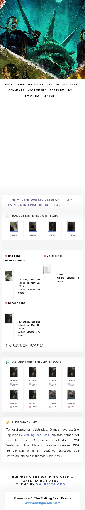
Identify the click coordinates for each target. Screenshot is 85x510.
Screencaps (17, 302)
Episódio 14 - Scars (45, 205)
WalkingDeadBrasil (36, 435)
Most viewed (37, 90)
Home (8, 84)
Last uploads (57, 84)
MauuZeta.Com (51, 484)
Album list (35, 84)
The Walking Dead (39, 200)
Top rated (57, 90)
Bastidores (55, 255)
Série (62, 200)
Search (48, 95)
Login (20, 84)
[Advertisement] (42, 145)
